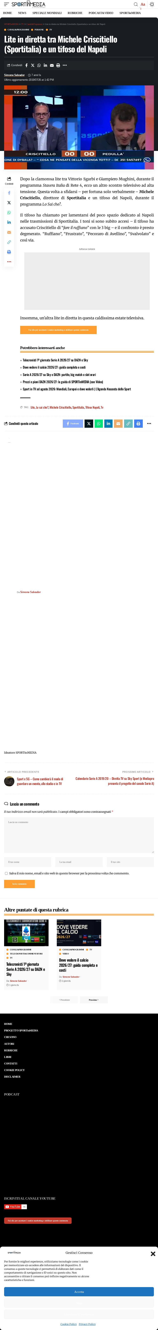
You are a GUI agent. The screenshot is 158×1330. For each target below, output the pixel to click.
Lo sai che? (42, 407)
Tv (102, 407)
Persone (39, 30)
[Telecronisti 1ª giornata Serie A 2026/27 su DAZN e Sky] (26, 933)
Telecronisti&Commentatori (26, 954)
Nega (79, 1303)
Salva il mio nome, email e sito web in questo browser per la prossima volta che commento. (69, 873)
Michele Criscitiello (60, 407)
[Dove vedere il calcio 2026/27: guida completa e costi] (79, 933)
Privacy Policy (87, 1324)
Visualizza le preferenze (79, 1314)
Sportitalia (78, 407)
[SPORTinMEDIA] (28, 4)
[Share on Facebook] (26, 65)
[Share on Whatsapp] (39, 65)
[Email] (52, 65)
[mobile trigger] (7, 4)
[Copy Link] (9, 242)
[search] (136, 4)
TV (50, 30)
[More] (64, 65)
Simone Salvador (14, 75)
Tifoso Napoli (92, 407)
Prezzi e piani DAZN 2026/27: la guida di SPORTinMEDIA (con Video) (63, 381)
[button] (152, 1253)
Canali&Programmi (18, 30)
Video (66, 954)
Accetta (79, 1291)
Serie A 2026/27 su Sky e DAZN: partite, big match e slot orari (59, 374)
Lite (33, 407)
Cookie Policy (68, 1324)
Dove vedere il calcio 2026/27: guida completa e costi (54, 367)
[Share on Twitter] (33, 65)
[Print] (58, 65)
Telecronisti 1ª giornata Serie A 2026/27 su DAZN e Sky (55, 360)
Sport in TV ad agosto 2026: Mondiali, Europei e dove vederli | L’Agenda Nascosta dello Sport (77, 388)
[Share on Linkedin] (45, 65)
